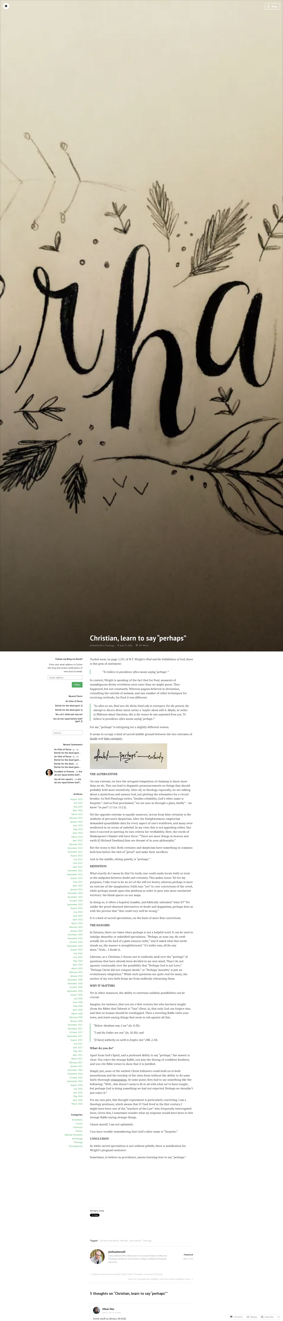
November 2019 (75, 938)
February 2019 (76, 972)
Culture (79, 1123)
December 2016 (75, 1070)
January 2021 (76, 889)
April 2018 (78, 1009)
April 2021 (78, 885)
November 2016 (75, 1073)
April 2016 (78, 1100)
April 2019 (78, 964)
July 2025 (78, 803)
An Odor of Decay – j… (65, 749)
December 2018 (75, 979)
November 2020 (75, 897)
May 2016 (78, 1096)
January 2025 (76, 821)
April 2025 (78, 810)
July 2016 (78, 1088)
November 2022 (75, 851)
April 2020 (78, 919)
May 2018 (78, 1006)
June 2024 (78, 825)
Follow (77, 684)
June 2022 (78, 863)
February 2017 (76, 1062)
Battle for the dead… (64, 763)
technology (77, 1138)
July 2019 (78, 953)
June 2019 (78, 957)
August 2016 (76, 1085)
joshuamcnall (96, 646)
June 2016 (78, 1092)
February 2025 (76, 818)
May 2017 (78, 1051)
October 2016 (76, 1077)
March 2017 (77, 1058)
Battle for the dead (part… (67, 752)
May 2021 (78, 882)
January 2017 (76, 1066)
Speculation (135, 1240)
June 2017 (78, 1047)
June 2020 (78, 915)
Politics (79, 1131)
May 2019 (78, 961)
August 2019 (76, 949)
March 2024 (77, 836)
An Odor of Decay (74, 701)
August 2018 (76, 994)
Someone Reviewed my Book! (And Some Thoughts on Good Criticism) (127, 1274)
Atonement (77, 1119)
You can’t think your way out (69, 714)
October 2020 (76, 900)
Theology (109, 645)
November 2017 (75, 1028)
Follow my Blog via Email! (69, 658)
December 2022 (75, 848)
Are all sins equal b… (64, 779)
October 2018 (76, 987)
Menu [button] (274, 6)
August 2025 (76, 799)
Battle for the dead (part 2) (69, 705)
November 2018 (75, 983)
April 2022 (78, 866)
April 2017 (78, 1055)
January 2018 (76, 1021)
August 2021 (76, 878)
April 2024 (78, 833)
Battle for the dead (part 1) (69, 709)
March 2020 (77, 923)
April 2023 (78, 840)
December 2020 (75, 893)
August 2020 (76, 908)
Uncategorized (76, 1146)
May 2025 (78, 806)
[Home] (6, 6)
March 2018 (77, 1013)
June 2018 (78, 1002)
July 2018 (78, 998)
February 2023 (76, 844)
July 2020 (78, 912)
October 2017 (76, 1032)
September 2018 (75, 991)
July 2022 (78, 859)
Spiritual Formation (74, 1134)
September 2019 (75, 945)
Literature (78, 1127)
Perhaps (124, 1240)
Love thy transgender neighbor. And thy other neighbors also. (159, 1279)
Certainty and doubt (109, 1240)
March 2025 (77, 814)
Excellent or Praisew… (64, 771)
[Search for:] (67, 732)
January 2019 (76, 976)
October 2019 (76, 942)
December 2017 (75, 1024)
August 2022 (76, 855)
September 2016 (75, 1081)
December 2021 (75, 870)
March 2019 (77, 968)
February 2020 (76, 927)
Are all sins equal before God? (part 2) (68, 719)
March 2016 (77, 1103)
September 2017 (75, 1036)
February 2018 (76, 1017)
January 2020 (76, 930)
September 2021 (75, 874)
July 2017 (78, 1043)
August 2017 (76, 1040)
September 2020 (75, 904)
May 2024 (78, 829)
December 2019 (75, 934)
